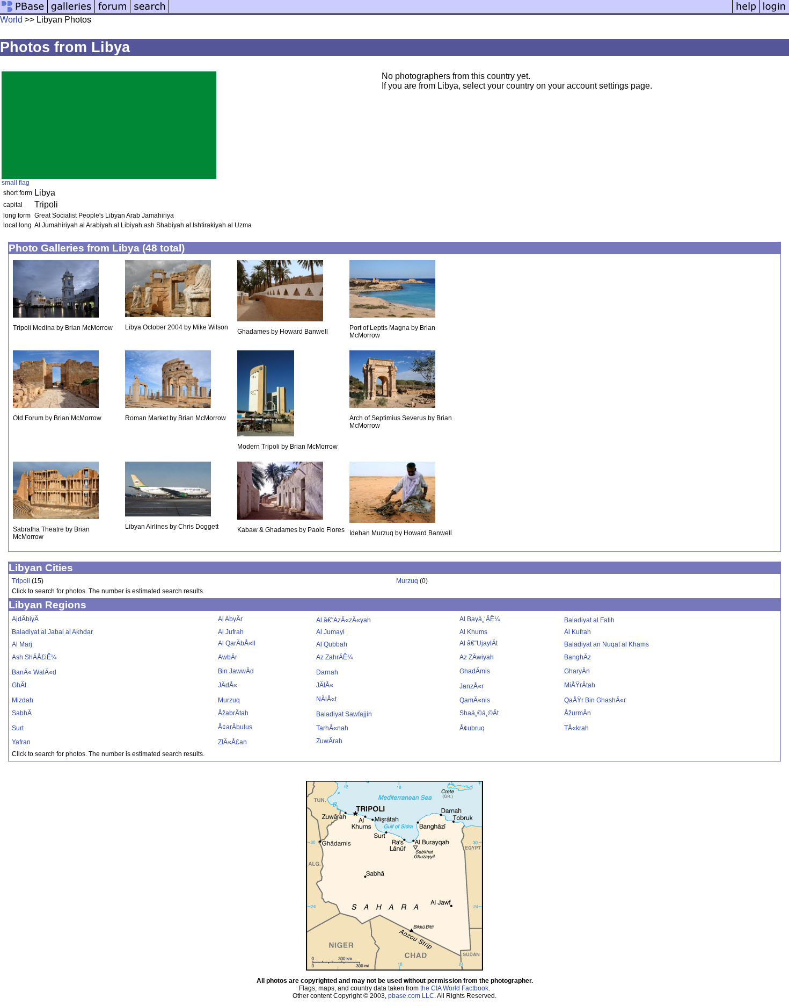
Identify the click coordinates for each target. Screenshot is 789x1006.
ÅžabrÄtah (233, 713)
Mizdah (22, 700)
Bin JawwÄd (236, 671)
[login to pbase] (774, 12)
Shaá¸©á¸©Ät (479, 713)
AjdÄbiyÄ (25, 619)
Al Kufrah (577, 632)
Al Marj (22, 644)
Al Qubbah (331, 644)
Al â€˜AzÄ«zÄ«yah (343, 620)
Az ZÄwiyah (476, 657)
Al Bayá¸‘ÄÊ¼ (479, 619)
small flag (16, 182)
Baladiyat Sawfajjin (344, 714)
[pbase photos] (24, 12)
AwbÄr (227, 657)
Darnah (327, 672)
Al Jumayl (330, 632)
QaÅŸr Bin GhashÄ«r (595, 700)
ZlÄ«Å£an (232, 742)
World (11, 19)
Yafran (21, 742)
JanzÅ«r (471, 686)
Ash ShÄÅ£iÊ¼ (34, 657)
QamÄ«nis (474, 700)
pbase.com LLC (411, 996)
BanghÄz (577, 657)
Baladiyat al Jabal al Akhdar (52, 632)
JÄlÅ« (324, 685)
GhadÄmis (474, 671)
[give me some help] (746, 12)
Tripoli (21, 581)
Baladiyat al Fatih (589, 620)
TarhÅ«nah (332, 728)
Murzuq (407, 581)
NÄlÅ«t (326, 699)
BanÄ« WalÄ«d (34, 672)
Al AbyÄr (230, 619)
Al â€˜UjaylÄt (478, 643)
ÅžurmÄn (577, 713)
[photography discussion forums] (112, 12)
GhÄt (19, 685)
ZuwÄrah (329, 741)
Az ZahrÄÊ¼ (334, 657)
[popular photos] (450, 12)
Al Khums (473, 632)
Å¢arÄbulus (235, 727)
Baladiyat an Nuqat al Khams (606, 644)
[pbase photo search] (149, 12)
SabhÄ (22, 713)
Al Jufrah (231, 632)
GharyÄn (577, 671)
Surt (18, 728)
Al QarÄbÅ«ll (236, 643)
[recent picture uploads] (71, 12)
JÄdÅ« (227, 685)
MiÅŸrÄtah (579, 685)
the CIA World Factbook (454, 988)
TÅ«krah (576, 728)
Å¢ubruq (472, 728)
